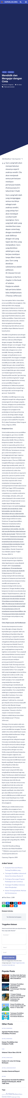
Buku (20, 1094)
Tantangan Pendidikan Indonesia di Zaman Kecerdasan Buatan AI (17, 1015)
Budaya (16, 1094)
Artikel (4, 1028)
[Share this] (8, 903)
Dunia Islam (9, 1057)
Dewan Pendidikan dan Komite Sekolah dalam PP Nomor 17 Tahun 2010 (18, 1006)
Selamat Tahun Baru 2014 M (11, 1052)
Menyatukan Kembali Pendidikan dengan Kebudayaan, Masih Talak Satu (13, 1081)
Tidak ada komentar (9, 87)
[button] (20, 2)
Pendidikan (9, 1028)
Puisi (3, 1049)
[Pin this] (20, 903)
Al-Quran (4, 1094)
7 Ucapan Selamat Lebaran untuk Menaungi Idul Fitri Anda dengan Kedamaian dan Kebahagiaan (17, 997)
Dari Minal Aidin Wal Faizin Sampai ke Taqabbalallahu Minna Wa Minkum (18, 977)
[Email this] (4, 903)
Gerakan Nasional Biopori (11, 1071)
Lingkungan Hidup (11, 1067)
